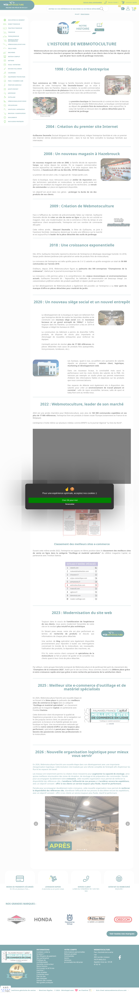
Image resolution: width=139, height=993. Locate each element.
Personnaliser (69, 504)
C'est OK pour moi (70, 500)
